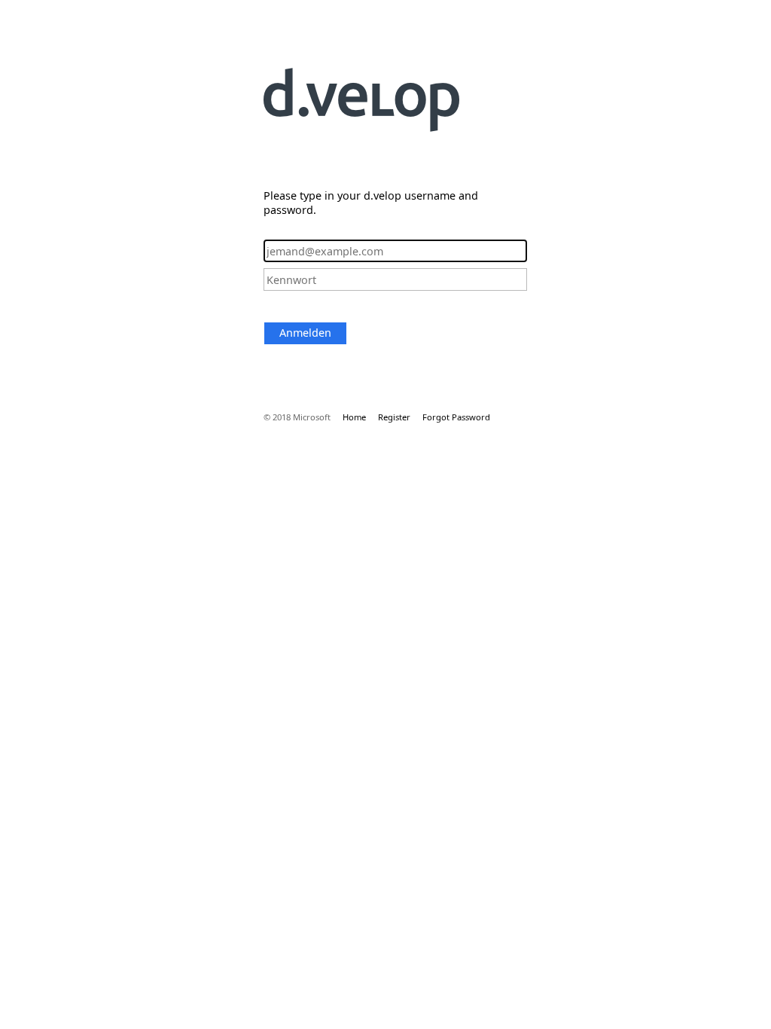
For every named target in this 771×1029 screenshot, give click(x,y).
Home (354, 417)
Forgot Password (456, 417)
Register (394, 417)
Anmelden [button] (305, 332)
